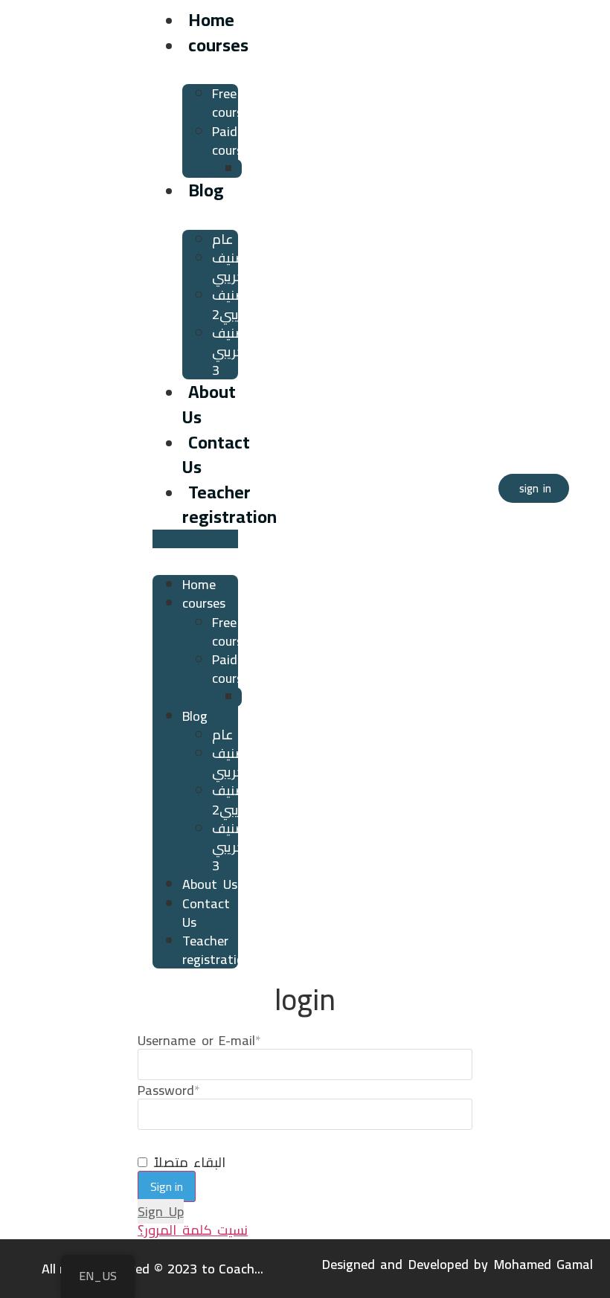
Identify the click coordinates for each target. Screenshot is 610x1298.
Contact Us (216, 454)
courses (218, 45)
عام (223, 239)
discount (267, 168)
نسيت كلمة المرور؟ (193, 1230)
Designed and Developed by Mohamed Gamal (458, 1264)
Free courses (233, 102)
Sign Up (161, 1211)
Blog (206, 190)
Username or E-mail (199, 1040)
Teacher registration (229, 504)
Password (169, 1090)
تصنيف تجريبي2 (234, 304)
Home (211, 19)
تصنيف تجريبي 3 (231, 351)
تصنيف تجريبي (231, 267)
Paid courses (233, 140)
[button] (195, 539)
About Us (209, 404)
